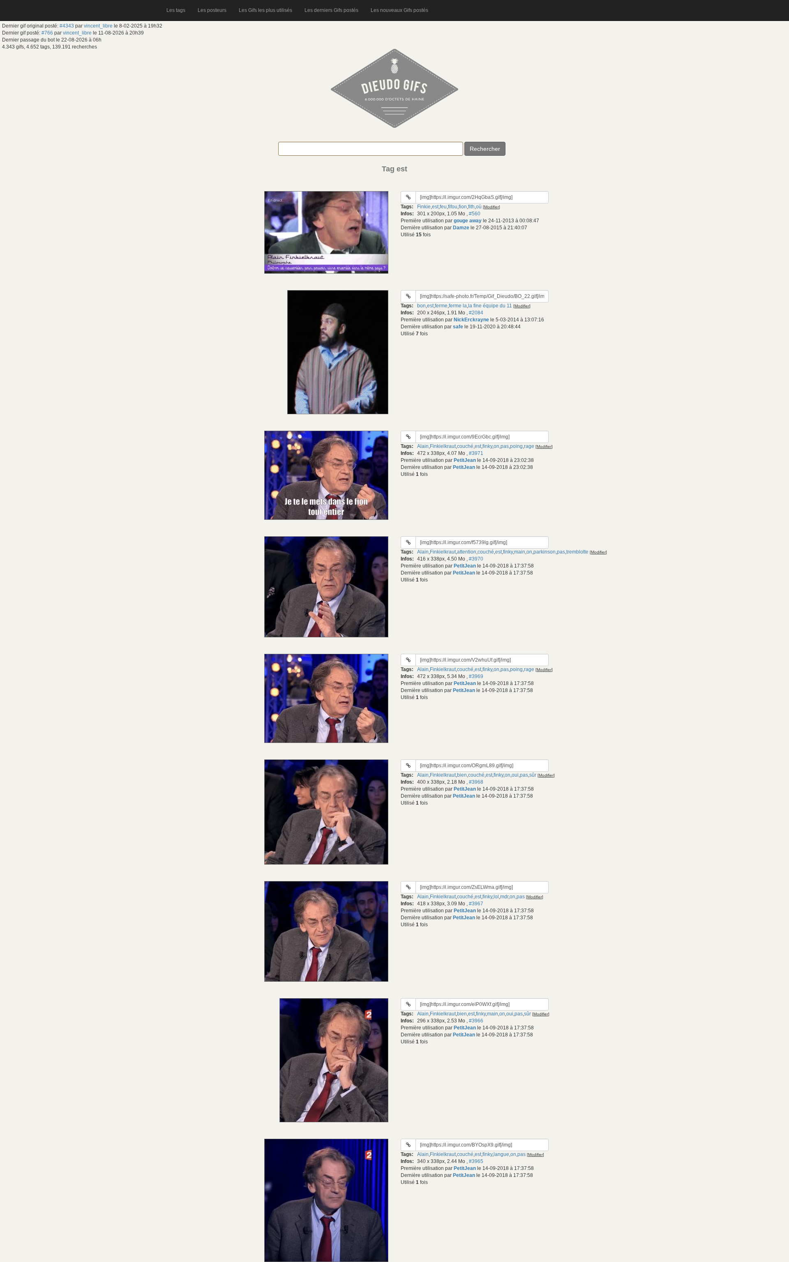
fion (463, 207)
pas (505, 446)
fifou (452, 207)
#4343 (67, 26)
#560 (474, 214)
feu (443, 207)
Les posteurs (212, 10)
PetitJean (465, 460)
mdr (504, 897)
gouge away (468, 221)
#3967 (476, 904)
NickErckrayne (471, 320)
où (479, 207)
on (496, 446)
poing (516, 446)
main (519, 552)
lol (496, 897)
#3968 (476, 782)
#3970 (476, 559)
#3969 (476, 676)
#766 (47, 33)
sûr (532, 775)
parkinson (544, 552)
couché (465, 446)
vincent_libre (98, 26)
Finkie (424, 207)
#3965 (476, 1161)
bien (462, 775)
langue (501, 1154)
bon (421, 306)
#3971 (476, 453)
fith (471, 207)
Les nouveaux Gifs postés (399, 10)
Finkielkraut (443, 446)
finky (487, 446)
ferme (441, 306)
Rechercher (485, 148)
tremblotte (577, 552)
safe (458, 327)
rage (529, 446)
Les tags (175, 10)
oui (515, 775)
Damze (461, 228)
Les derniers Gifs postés (331, 10)
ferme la (458, 306)
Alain (423, 446)
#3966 (476, 1021)
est (435, 207)
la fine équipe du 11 (490, 306)
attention (466, 552)
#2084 (476, 313)
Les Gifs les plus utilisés (265, 10)
